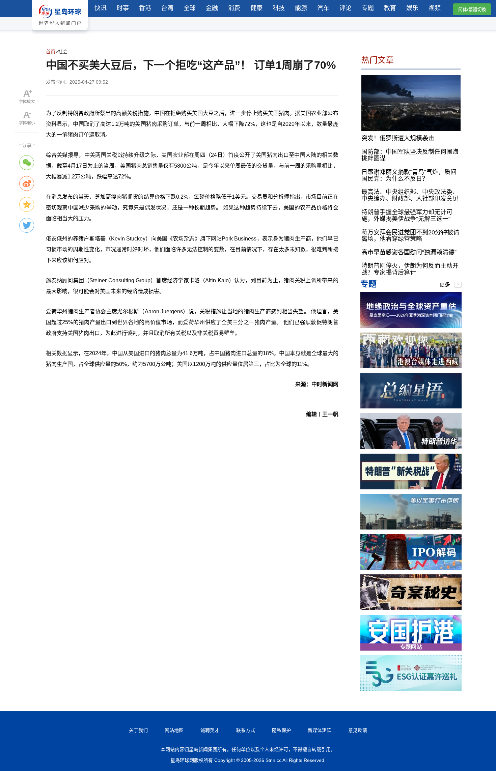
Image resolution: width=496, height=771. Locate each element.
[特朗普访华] (411, 447)
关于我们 (138, 730)
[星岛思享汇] (411, 326)
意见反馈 (357, 730)
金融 (212, 8)
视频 (435, 8)
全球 (190, 8)
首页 (50, 51)
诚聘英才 (209, 730)
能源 (301, 8)
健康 (256, 8)
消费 (234, 8)
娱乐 (412, 8)
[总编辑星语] (411, 406)
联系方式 (245, 730)
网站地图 (174, 730)
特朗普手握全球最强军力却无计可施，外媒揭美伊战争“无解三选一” (406, 215)
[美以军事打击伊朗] (411, 528)
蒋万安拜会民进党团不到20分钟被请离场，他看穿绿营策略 (410, 235)
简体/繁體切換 (472, 9)
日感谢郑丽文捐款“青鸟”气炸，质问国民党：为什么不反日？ (409, 175)
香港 (145, 8)
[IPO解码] (411, 568)
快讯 (100, 8)
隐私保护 (281, 730)
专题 (368, 8)
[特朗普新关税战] (411, 487)
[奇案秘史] (411, 608)
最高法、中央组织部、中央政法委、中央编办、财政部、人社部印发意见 (410, 195)
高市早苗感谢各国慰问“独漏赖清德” (409, 252)
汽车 (323, 8)
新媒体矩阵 (319, 730)
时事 (123, 8)
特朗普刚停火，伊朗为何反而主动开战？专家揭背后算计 (410, 269)
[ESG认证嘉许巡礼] (411, 689)
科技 (279, 8)
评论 (345, 8)
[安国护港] (411, 649)
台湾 (167, 8)
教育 (390, 8)
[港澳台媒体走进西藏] (411, 366)
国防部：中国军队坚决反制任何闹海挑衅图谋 (410, 155)
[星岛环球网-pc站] (60, 32)
